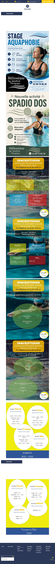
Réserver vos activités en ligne (48, 1)
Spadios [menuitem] (18, 548)
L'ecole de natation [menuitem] (20, 550)
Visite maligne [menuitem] (38, 550)
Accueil (7, 1)
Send (13, 556)
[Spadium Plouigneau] (52, 558)
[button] (2, 1)
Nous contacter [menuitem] (38, 552)
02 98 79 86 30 (18, 1)
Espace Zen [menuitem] (29, 550)
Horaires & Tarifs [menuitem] (39, 548)
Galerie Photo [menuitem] (29, 548)
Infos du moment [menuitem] (10, 546)
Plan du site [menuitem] (47, 548)
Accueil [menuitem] (3, 546)
